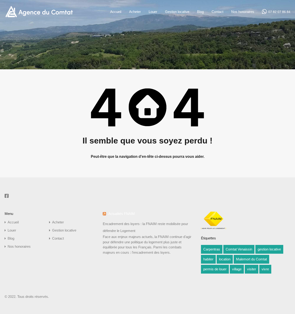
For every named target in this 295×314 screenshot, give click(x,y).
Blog (200, 12)
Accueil (115, 12)
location (224, 259)
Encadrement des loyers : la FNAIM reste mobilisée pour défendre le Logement (145, 227)
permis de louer (215, 269)
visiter (251, 269)
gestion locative (269, 249)
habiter (208, 259)
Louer (153, 12)
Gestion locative (177, 12)
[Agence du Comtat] (39, 17)
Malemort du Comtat (251, 259)
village (237, 269)
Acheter (135, 12)
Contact (217, 12)
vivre (265, 269)
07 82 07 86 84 (279, 12)
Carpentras (211, 249)
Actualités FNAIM (121, 214)
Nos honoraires (242, 12)
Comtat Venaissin (239, 249)
